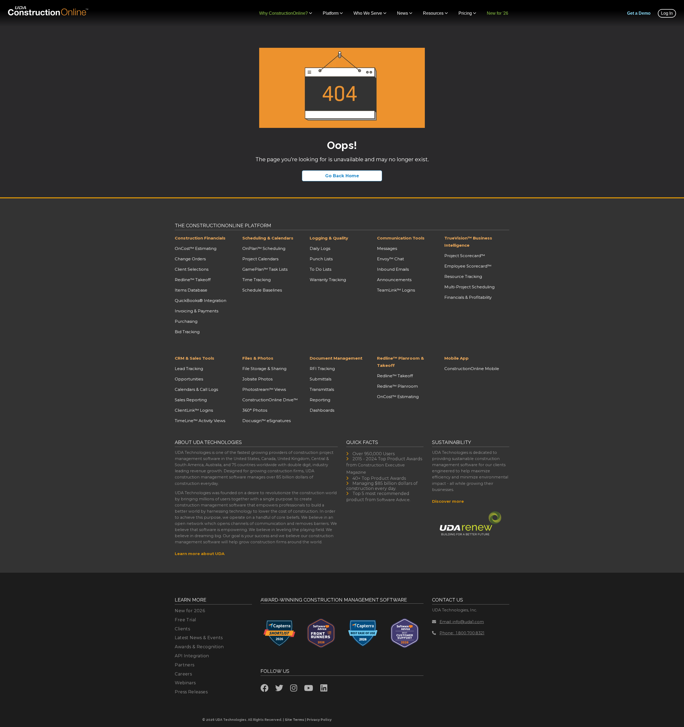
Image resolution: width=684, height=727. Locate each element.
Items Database (191, 290)
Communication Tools (401, 238)
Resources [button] (433, 13)
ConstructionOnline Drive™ (270, 399)
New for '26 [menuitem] (497, 13)
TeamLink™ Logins (396, 290)
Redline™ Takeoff (193, 279)
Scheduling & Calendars (267, 238)
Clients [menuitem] (182, 628)
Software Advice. (393, 499)
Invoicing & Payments (196, 310)
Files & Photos (257, 358)
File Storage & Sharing (264, 368)
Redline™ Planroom (397, 386)
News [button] (402, 13)
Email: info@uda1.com (462, 621)
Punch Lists (321, 258)
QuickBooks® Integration (200, 300)
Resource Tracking (463, 276)
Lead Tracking (189, 368)
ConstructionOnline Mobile (471, 368)
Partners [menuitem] (184, 664)
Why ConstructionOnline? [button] (283, 13)
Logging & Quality (329, 238)
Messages (387, 248)
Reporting (320, 399)
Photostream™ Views (264, 389)
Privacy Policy (319, 720)
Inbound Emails (393, 269)
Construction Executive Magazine (375, 468)
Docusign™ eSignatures (266, 420)
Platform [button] (331, 13)
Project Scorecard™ (464, 255)
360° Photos (254, 410)
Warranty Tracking (328, 279)
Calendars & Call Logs (196, 389)
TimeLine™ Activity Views (200, 420)
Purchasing (186, 321)
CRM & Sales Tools (194, 358)
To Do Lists (320, 269)
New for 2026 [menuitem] (190, 610)
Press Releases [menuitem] (191, 691)
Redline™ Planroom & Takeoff (400, 362)
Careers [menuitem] (183, 674)
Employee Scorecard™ (467, 266)
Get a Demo (639, 13)
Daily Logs (320, 248)
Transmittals (322, 389)
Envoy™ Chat (390, 258)
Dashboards (322, 410)
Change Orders (190, 258)
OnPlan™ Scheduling (263, 248)
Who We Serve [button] (367, 13)
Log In (667, 13)
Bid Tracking (187, 331)
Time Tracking (256, 279)
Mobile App (456, 358)
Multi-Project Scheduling (469, 286)
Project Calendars (260, 258)
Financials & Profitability (468, 297)
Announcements (394, 279)
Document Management (336, 358)
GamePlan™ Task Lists (264, 269)
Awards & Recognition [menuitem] (199, 646)
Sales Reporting (191, 399)
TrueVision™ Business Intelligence (468, 241)
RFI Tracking (322, 368)
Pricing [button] (465, 13)
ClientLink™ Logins (194, 410)
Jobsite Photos (257, 379)
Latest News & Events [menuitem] (199, 637)
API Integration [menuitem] (192, 655)
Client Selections (191, 269)
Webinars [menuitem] (185, 682)
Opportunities (189, 379)
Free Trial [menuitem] (185, 619)
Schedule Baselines (262, 290)
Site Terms (294, 720)
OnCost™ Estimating (195, 248)
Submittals (320, 379)
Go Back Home (342, 175)
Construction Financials (200, 238)
